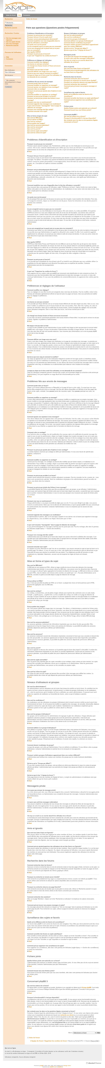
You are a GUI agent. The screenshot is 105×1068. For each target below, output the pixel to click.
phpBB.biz (60, 1066)
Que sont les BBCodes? (34, 118)
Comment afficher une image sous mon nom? (41, 71)
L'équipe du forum (36, 1041)
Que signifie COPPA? (34, 52)
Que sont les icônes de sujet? (36, 132)
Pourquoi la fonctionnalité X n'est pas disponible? (80, 118)
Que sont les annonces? (35, 127)
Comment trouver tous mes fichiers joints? (77, 110)
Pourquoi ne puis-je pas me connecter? (39, 35)
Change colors (67, 1065)
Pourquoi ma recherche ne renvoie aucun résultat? (80, 80)
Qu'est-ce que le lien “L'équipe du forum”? (77, 50)
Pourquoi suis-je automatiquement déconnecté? (42, 39)
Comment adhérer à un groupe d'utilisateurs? (78, 41)
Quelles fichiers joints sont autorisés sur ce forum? (80, 108)
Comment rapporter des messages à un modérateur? (44, 104)
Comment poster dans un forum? (37, 83)
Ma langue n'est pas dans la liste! (37, 69)
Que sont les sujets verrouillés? (37, 131)
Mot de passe (9, 75)
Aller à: (70, 1033)
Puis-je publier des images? (36, 123)
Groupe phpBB (86, 987)
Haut (30, 151)
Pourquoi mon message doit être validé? (40, 109)
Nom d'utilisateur (10, 70)
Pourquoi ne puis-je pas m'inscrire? (38, 54)
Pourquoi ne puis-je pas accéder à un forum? (41, 96)
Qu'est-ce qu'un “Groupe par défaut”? (76, 48)
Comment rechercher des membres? (75, 84)
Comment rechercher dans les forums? (76, 78)
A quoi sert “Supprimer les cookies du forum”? (42, 55)
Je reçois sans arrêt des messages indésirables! (79, 58)
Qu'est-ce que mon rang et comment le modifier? (42, 73)
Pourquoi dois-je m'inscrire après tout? (39, 37)
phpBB (41, 1065)
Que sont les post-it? (34, 129)
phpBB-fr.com (53, 1066)
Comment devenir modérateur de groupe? (77, 42)
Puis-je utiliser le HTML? (35, 119)
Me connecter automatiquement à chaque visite (13, 82)
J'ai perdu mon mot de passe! (36, 44)
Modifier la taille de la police (98, 22)
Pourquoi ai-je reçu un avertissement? (39, 102)
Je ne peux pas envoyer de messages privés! (78, 56)
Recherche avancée (11, 28)
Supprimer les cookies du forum (56, 1041)
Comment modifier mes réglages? (38, 62)
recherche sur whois (66, 1015)
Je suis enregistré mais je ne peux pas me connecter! (44, 46)
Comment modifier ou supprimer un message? (42, 85)
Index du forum (31, 19)
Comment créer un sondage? (36, 89)
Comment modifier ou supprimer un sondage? (42, 94)
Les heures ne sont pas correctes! (38, 64)
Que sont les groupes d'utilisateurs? (75, 39)
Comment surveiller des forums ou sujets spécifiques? (81, 98)
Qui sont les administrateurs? (73, 35)
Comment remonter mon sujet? (37, 111)
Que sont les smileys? (34, 121)
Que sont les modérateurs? (72, 37)
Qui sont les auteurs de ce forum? (75, 116)
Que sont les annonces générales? (38, 125)
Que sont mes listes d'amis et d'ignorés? (77, 68)
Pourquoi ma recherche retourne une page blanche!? (81, 82)
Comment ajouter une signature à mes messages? (43, 87)
